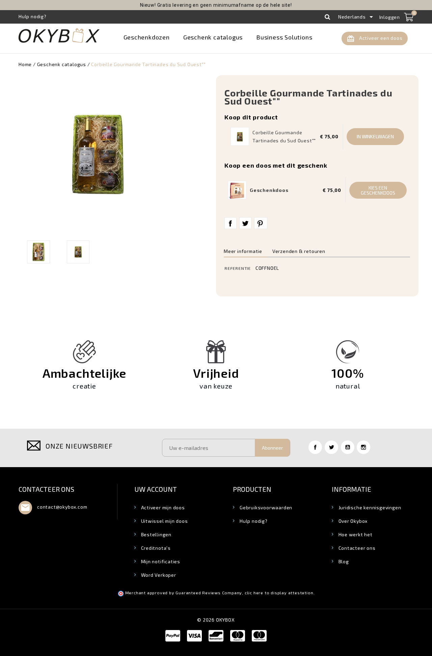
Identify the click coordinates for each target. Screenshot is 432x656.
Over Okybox (353, 521)
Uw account (155, 489)
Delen (230, 223)
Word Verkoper (158, 575)
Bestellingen (156, 534)
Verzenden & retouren (298, 251)
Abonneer (272, 448)
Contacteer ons (46, 489)
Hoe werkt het (356, 534)
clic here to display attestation (279, 592)
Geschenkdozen (147, 37)
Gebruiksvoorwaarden (266, 507)
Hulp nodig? (254, 521)
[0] (408, 17)
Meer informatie (243, 251)
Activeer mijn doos (163, 507)
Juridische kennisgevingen (370, 507)
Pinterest (260, 223)
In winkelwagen (375, 136)
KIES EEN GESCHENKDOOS (378, 190)
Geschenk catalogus (213, 37)
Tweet (245, 223)
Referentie (237, 268)
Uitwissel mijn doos (164, 521)
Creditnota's (156, 548)
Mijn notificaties (161, 561)
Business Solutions (284, 37)
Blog (344, 561)
